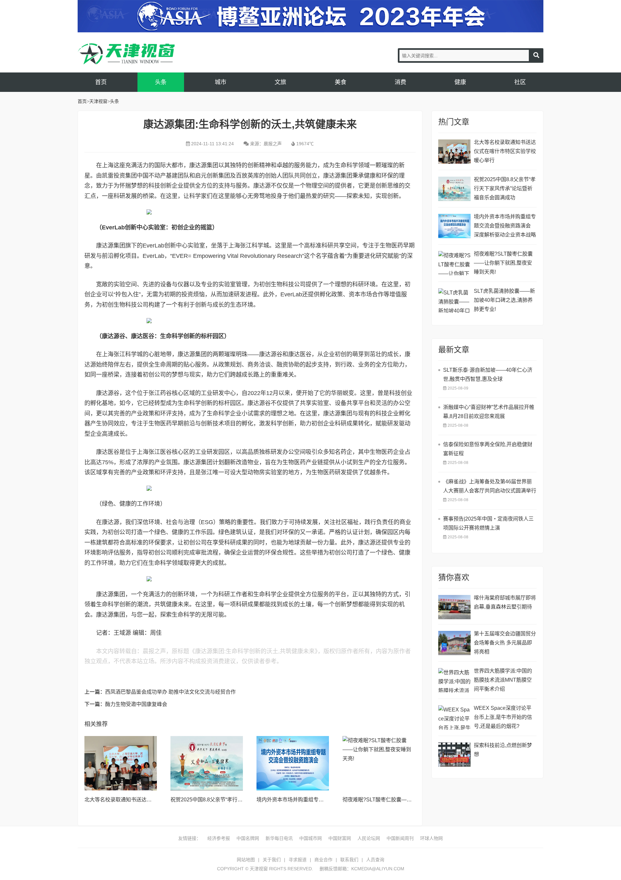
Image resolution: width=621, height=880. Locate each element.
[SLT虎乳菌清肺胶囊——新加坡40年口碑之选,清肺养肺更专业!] (454, 300)
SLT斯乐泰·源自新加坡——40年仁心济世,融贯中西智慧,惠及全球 (487, 374)
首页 (101, 82)
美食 (340, 82)
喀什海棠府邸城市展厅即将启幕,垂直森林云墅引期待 (505, 602)
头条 (161, 82)
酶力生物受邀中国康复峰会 (136, 704)
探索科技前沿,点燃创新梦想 (503, 749)
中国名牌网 (247, 838)
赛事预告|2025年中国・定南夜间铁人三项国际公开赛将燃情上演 (488, 523)
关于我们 (272, 859)
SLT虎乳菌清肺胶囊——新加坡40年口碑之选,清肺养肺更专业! (504, 300)
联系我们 (349, 859)
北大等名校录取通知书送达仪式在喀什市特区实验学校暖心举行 (505, 151)
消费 (400, 82)
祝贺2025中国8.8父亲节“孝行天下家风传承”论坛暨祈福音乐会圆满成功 (505, 188)
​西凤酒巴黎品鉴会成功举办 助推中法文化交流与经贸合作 (170, 692)
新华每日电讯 (279, 838)
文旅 (280, 82)
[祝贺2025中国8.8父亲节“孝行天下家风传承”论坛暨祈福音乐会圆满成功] (206, 763)
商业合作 (323, 859)
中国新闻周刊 (400, 838)
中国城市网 (310, 838)
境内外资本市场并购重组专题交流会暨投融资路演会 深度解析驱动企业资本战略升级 (505, 226)
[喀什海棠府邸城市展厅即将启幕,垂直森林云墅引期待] (454, 607)
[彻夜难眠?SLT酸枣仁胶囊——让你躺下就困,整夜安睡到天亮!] (379, 763)
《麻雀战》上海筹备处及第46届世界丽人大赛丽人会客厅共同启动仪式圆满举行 (489, 486)
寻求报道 (298, 859)
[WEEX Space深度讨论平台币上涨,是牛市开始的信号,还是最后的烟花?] (454, 717)
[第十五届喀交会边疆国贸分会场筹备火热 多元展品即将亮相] (454, 643)
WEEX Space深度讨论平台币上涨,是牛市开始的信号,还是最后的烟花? (503, 717)
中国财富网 (339, 838)
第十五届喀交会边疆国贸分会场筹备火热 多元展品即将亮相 (505, 642)
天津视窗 (126, 54)
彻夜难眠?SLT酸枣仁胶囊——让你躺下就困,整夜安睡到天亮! (412, 799)
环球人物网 (431, 838)
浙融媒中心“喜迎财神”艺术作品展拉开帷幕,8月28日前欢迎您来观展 (488, 411)
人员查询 (375, 859)
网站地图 (246, 859)
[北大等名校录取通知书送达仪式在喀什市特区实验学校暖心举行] (120, 763)
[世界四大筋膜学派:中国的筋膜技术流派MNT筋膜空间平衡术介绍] (454, 680)
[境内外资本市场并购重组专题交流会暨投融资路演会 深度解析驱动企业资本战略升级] (292, 763)
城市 (220, 82)
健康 (460, 82)
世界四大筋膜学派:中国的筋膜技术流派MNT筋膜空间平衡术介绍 (503, 680)
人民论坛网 (368, 838)
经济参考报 (218, 838)
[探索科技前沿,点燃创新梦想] (454, 754)
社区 (520, 82)
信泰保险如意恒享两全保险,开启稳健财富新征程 (487, 449)
